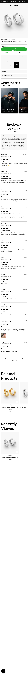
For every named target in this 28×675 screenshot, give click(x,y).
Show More (14, 360)
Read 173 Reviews (11, 39)
